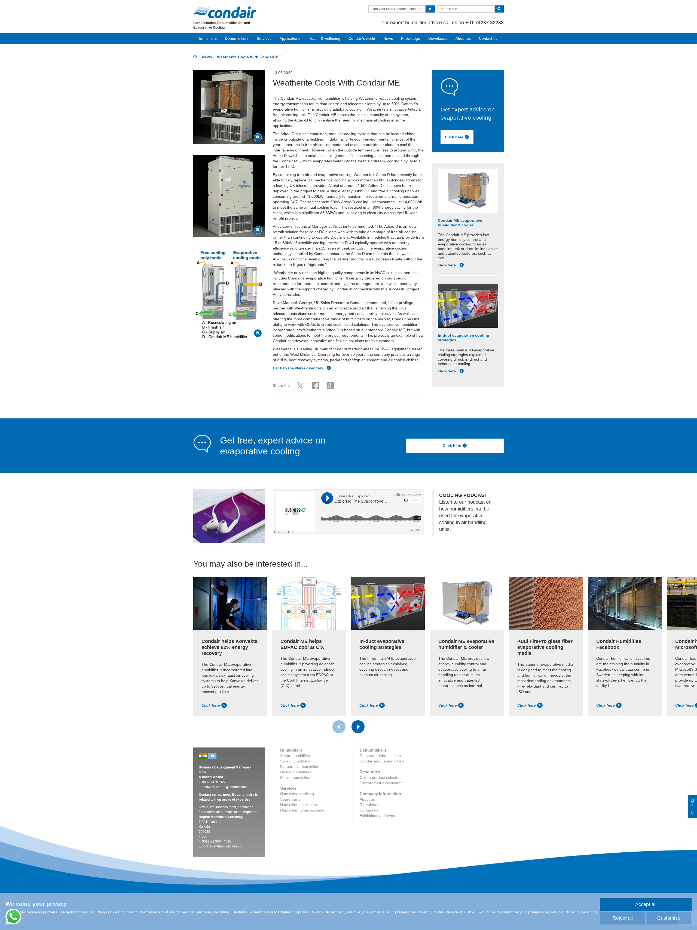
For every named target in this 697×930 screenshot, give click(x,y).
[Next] (358, 726)
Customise (668, 918)
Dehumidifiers (237, 38)
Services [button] (264, 38)
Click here (454, 137)
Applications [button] (290, 38)
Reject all (623, 918)
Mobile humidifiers (295, 777)
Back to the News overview (298, 368)
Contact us (488, 38)
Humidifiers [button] (207, 38)
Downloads (437, 38)
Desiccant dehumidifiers (380, 755)
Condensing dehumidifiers (382, 761)
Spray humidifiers (295, 761)
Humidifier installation (298, 805)
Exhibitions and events (379, 815)
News (388, 38)
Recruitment (370, 805)
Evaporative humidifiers (300, 766)
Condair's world (361, 38)
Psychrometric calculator (381, 783)
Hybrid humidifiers (295, 772)
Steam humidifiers (295, 755)
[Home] (195, 57)
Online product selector (380, 777)
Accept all (645, 904)
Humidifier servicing (297, 794)
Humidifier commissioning (302, 810)
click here (447, 265)
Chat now (692, 806)
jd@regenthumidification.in (222, 846)
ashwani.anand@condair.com (225, 787)
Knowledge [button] (410, 38)
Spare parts (290, 799)
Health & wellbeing (324, 38)
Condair (224, 12)
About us (463, 38)
